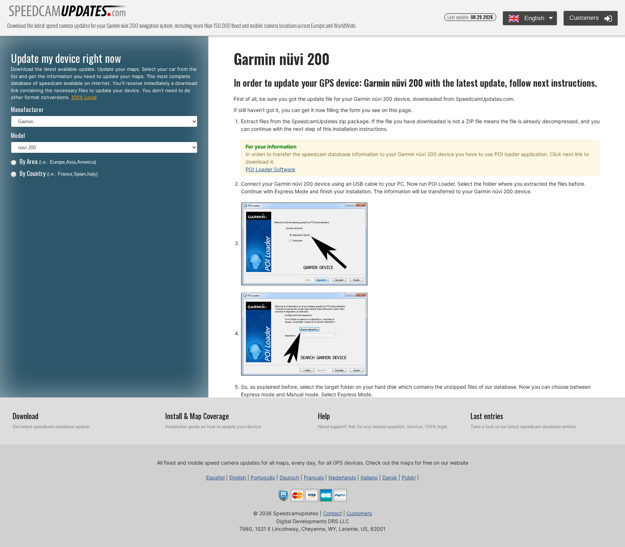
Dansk (389, 477)
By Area (58, 161)
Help (324, 415)
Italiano (369, 477)
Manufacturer (27, 109)
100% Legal (84, 97)
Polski (409, 477)
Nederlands (342, 477)
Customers (585, 17)
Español (215, 477)
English (533, 18)
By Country (59, 173)
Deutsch (289, 477)
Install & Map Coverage (197, 415)
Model (18, 135)
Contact (332, 513)
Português (263, 477)
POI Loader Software (270, 169)
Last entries (487, 415)
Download (25, 415)
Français (314, 477)
